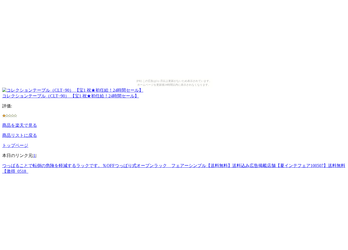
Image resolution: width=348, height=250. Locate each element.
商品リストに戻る (19, 135)
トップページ (15, 145)
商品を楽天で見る (19, 125)
